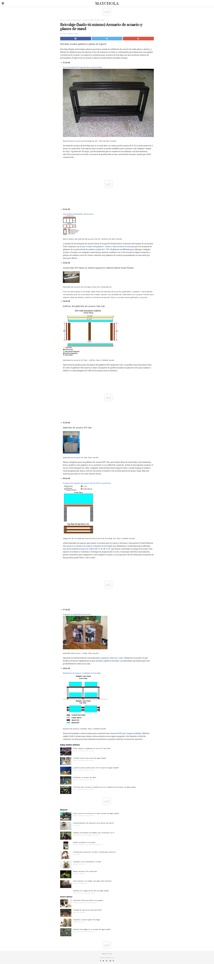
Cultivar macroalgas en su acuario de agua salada (91, 929)
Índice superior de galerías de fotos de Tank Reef (91, 748)
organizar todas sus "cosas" (112, 658)
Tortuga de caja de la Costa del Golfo (87, 910)
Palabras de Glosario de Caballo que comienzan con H (93, 833)
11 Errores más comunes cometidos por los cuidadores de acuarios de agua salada (104, 787)
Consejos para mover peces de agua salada (89, 758)
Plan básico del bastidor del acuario (78, 214)
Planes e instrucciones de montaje (119, 246)
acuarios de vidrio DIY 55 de (91, 549)
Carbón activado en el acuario (84, 842)
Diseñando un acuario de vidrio (84, 777)
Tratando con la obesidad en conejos (87, 862)
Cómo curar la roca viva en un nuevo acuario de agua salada (96, 813)
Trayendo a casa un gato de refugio (86, 920)
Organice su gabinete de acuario (77, 614)
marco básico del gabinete (93, 246)
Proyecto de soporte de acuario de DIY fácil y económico (87, 483)
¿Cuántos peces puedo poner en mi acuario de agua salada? (96, 768)
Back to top (107, 954)
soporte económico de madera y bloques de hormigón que (91, 546)
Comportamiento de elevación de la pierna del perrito (93, 823)
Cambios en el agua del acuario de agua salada (91, 891)
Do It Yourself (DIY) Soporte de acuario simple (82, 67)
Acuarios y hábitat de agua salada (93, 20)
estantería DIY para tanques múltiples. (126, 733)
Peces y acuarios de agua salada (70, 20)
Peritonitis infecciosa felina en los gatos (88, 900)
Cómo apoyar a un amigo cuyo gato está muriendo (92, 881)
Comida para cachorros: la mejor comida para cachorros (94, 852)
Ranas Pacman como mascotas (85, 871)
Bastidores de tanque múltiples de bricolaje (82, 673)
